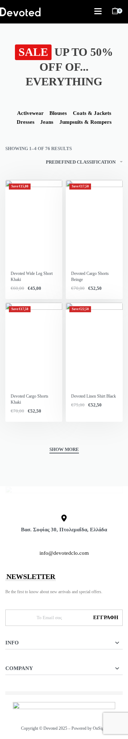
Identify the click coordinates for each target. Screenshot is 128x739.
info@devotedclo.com (64, 553)
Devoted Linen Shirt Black (93, 396)
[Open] (98, 11)
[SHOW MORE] (64, 450)
